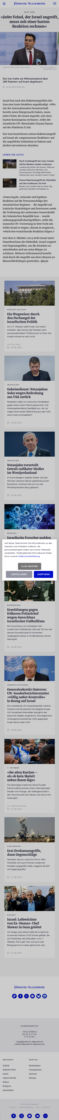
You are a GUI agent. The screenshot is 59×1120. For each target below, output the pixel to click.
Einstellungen (19, 574)
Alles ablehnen (29, 566)
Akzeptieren (43, 574)
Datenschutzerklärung (29, 556)
